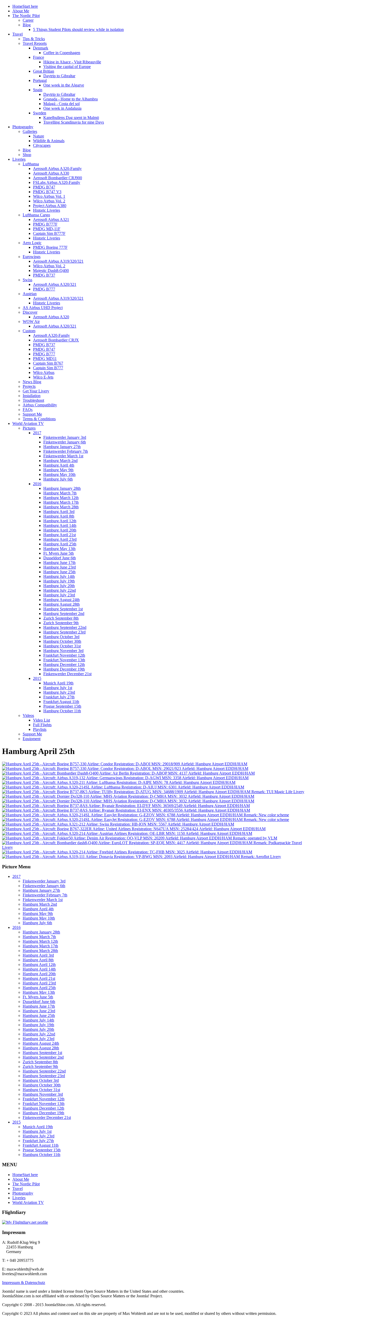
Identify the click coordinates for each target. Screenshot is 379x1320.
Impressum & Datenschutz (23, 1282)
